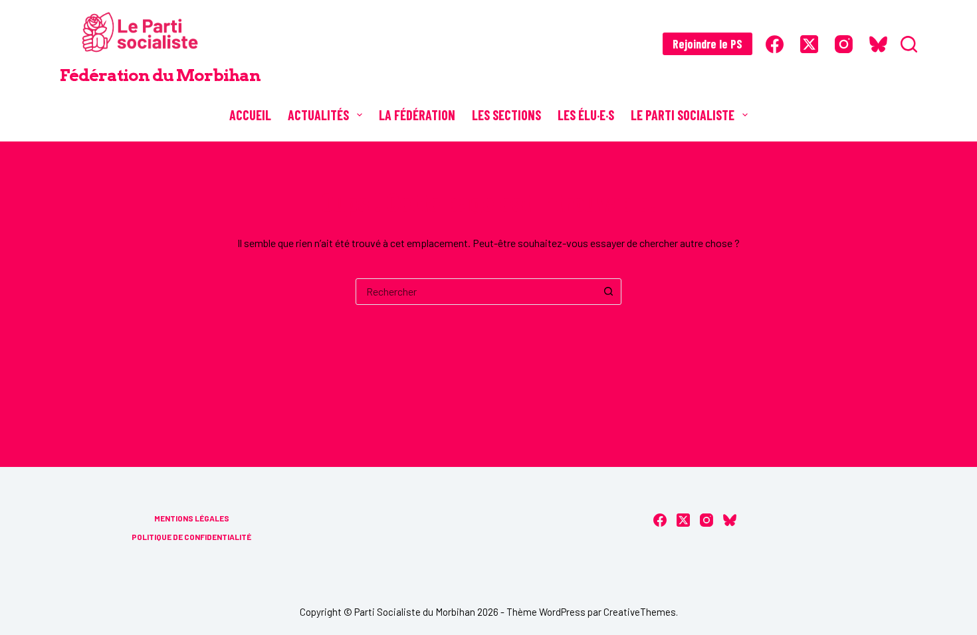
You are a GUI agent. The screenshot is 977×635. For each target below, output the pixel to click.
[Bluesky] (878, 44)
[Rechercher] (909, 44)
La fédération (417, 115)
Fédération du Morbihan (160, 75)
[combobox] (476, 291)
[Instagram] (844, 44)
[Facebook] (775, 44)
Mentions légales (191, 518)
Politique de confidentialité (191, 536)
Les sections (506, 115)
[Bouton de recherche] (608, 291)
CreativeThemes (639, 612)
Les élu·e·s (586, 115)
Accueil (250, 115)
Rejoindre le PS (707, 44)
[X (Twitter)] (809, 44)
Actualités (318, 115)
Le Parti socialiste (682, 115)
